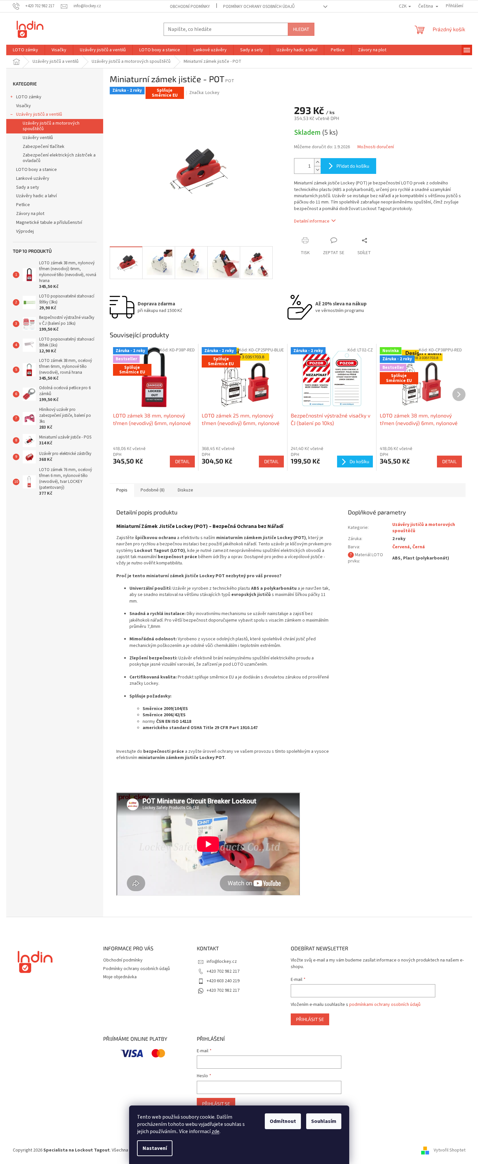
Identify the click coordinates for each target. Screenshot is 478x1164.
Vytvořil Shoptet (450, 1150)
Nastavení (155, 1148)
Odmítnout (283, 1121)
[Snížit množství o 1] (317, 170)
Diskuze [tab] (185, 490)
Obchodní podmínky (190, 7)
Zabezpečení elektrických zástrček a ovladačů (59, 158)
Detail (182, 461)
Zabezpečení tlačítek (43, 146)
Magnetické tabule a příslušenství (49, 222)
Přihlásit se (310, 1019)
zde (215, 1131)
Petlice (23, 205)
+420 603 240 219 (223, 981)
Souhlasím (323, 1121)
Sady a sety (27, 187)
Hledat (301, 29)
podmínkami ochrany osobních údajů (385, 1004)
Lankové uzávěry (32, 178)
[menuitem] (25, 50)
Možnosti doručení (375, 147)
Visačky (23, 106)
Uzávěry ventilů (38, 137)
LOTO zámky (28, 97)
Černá (418, 547)
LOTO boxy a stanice (36, 169)
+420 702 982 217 (223, 971)
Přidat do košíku (352, 166)
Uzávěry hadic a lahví (36, 196)
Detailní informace (312, 221)
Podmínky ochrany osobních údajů (259, 7)
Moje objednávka (120, 977)
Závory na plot (30, 213)
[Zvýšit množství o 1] (317, 162)
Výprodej (25, 231)
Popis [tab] (121, 490)
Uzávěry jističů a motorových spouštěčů (51, 126)
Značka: (204, 92)
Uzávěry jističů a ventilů (39, 114)
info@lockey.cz (222, 961)
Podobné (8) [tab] (153, 490)
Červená (401, 547)
